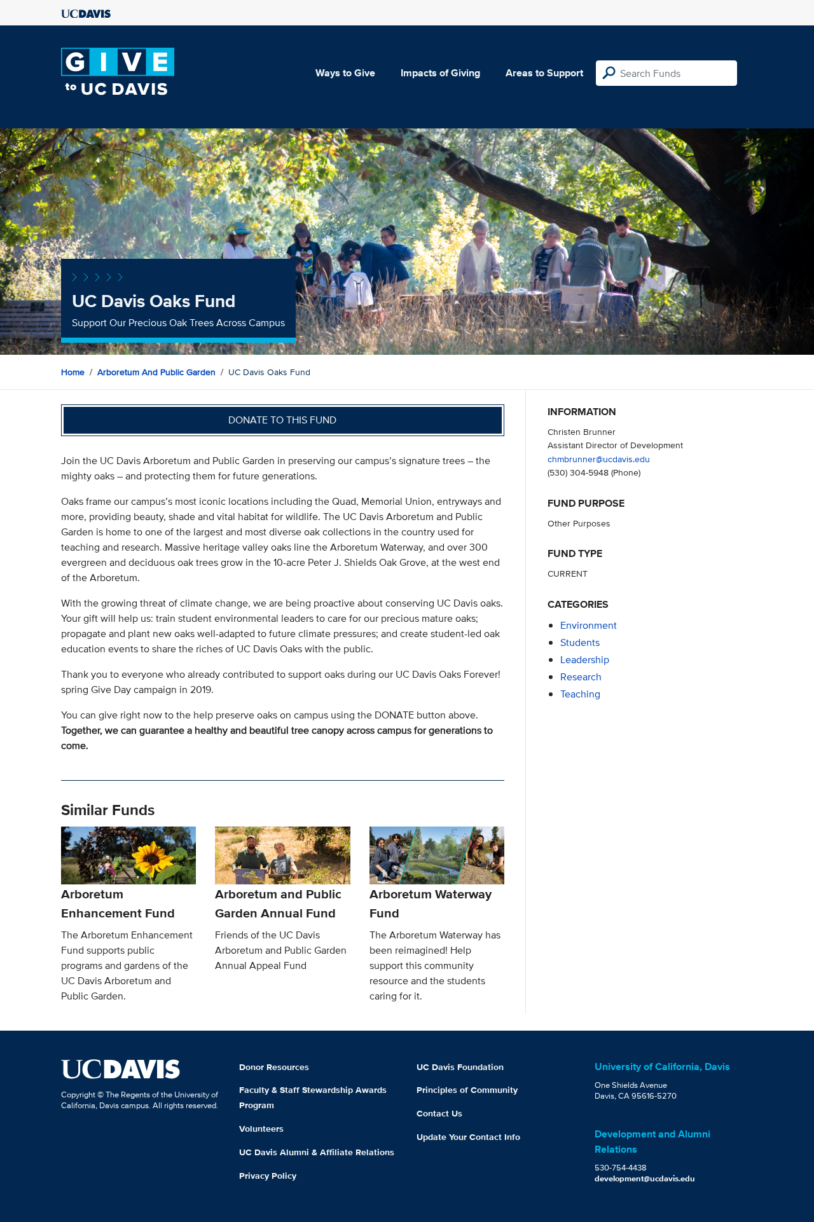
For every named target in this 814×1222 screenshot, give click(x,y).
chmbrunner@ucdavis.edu (599, 458)
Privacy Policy (267, 1175)
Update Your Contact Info (468, 1136)
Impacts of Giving (440, 72)
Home (73, 372)
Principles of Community (467, 1089)
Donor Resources (274, 1067)
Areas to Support (544, 72)
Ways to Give (345, 72)
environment (588, 625)
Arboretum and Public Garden (156, 372)
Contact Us (439, 1113)
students (580, 642)
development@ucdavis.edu (645, 1178)
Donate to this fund (282, 420)
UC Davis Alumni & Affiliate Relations (316, 1152)
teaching (580, 694)
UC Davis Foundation (460, 1067)
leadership (584, 659)
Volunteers (261, 1128)
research (581, 676)
